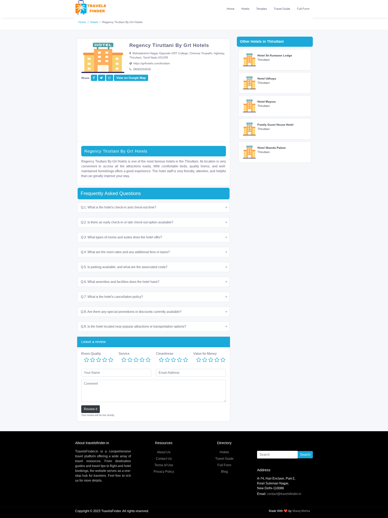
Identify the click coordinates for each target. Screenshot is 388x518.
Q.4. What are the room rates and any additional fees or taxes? (125, 252)
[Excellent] (111, 360)
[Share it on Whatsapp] (109, 78)
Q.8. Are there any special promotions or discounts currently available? (131, 311)
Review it (90, 409)
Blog (224, 471)
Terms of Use (163, 465)
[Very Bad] (86, 360)
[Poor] (93, 360)
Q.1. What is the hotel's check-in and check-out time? (118, 207)
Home (230, 8)
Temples (261, 8)
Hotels (245, 8)
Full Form (303, 8)
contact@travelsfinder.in (284, 494)
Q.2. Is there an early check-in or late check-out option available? (127, 222)
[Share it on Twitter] (101, 78)
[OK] (99, 360)
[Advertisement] (153, 113)
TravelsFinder (111, 511)
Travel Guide (282, 8)
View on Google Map (131, 78)
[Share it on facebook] (94, 78)
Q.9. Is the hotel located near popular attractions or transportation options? (133, 326)
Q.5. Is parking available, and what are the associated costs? (124, 267)
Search (305, 454)
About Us (163, 452)
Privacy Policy (164, 471)
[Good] (105, 360)
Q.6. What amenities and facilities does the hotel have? (120, 281)
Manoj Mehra (301, 511)
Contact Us (164, 458)
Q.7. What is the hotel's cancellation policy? (112, 296)
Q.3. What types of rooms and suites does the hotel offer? (121, 237)
